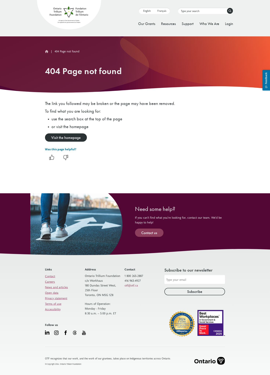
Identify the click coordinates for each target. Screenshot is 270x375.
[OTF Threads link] (74, 332)
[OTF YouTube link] (84, 332)
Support (188, 23)
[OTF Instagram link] (56, 332)
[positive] (51, 159)
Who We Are (209, 23)
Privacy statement (56, 298)
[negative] (65, 159)
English (147, 10)
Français (161, 10)
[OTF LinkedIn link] (47, 332)
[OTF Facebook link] (65, 332)
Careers (50, 281)
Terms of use (53, 304)
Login (229, 23)
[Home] (69, 15)
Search (230, 11)
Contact (50, 276)
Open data (51, 292)
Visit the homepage (66, 137)
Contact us (149, 232)
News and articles (56, 287)
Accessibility (53, 309)
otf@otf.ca (131, 285)
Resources (168, 23)
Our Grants (146, 23)
